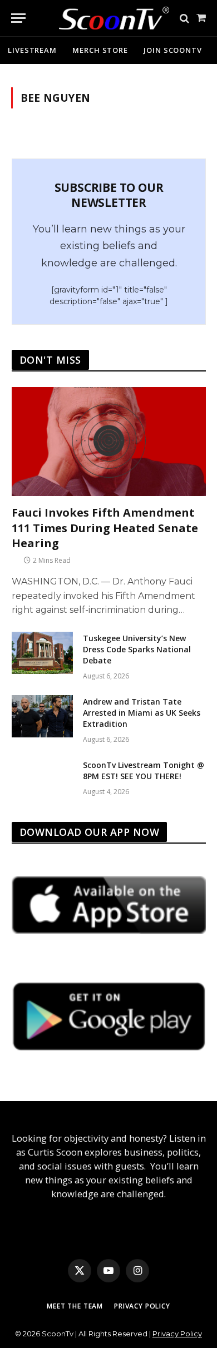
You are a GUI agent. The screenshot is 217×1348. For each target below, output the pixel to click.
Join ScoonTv (173, 50)
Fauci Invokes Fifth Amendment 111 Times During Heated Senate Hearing (105, 527)
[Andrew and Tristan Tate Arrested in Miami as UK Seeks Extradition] (42, 716)
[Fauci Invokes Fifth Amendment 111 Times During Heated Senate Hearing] (109, 441)
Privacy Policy (142, 1306)
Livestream (32, 50)
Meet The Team (75, 1306)
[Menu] (18, 18)
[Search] (184, 18)
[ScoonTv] (105, 15)
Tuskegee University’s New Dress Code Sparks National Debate (137, 649)
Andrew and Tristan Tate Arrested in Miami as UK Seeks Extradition (141, 712)
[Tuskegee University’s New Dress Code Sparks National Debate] (42, 653)
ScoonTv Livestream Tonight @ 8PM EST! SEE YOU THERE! (143, 770)
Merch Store (100, 50)
